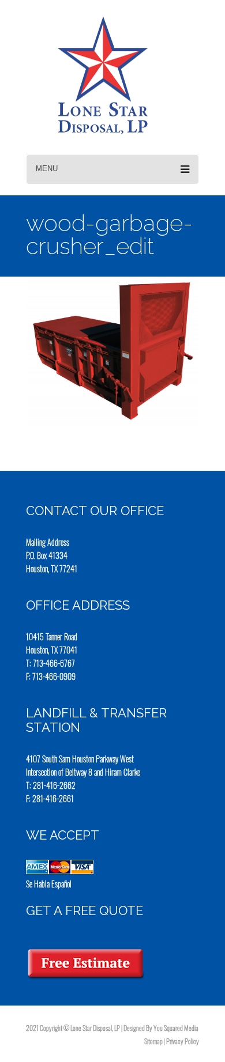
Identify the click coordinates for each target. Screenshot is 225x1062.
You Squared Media (175, 1028)
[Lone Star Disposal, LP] (89, 75)
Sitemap (153, 1041)
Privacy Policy (182, 1041)
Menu (47, 168)
